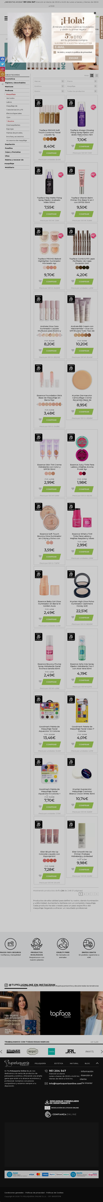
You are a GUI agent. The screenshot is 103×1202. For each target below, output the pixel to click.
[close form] (94, 13)
